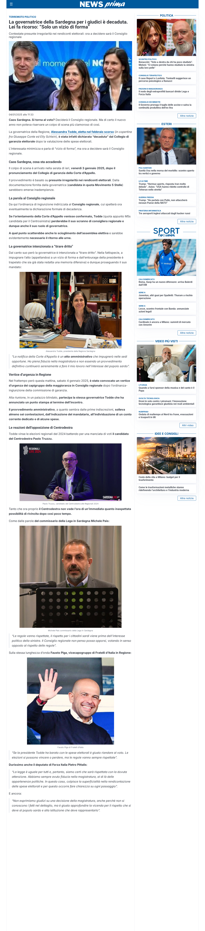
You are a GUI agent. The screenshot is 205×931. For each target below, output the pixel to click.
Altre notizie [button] (187, 115)
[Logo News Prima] (102, 4)
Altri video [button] (188, 425)
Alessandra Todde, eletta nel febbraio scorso (82, 132)
